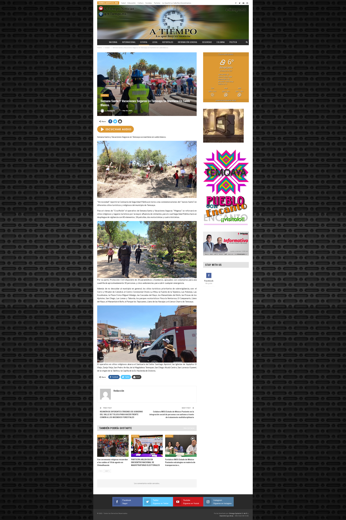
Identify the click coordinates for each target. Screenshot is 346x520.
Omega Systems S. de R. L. (239, 513)
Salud (123, 3)
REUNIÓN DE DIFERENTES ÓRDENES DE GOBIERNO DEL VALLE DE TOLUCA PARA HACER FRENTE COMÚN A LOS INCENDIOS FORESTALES (121, 414)
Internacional (129, 42)
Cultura (140, 3)
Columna (221, 42)
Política (233, 42)
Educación (132, 3)
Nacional (113, 42)
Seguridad (207, 42)
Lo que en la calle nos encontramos (176, 3)
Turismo (157, 3)
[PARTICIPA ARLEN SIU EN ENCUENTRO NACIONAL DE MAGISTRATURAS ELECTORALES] (147, 446)
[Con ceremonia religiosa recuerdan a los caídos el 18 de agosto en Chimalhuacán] (113, 446)
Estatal (144, 42)
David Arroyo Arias (226, 516)
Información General (187, 42)
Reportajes (167, 42)
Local (155, 42)
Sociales (148, 3)
